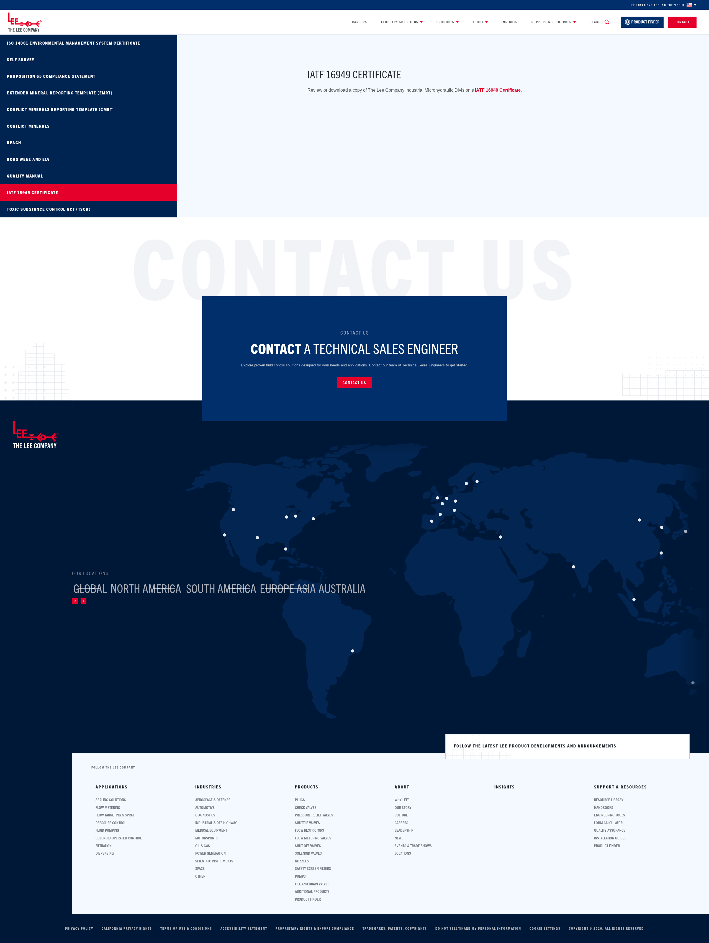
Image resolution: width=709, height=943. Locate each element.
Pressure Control (111, 822)
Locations (403, 853)
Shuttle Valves (307, 822)
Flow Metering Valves (313, 838)
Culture (401, 815)
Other (200, 876)
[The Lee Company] (25, 22)
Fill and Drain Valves (312, 884)
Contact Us (354, 382)
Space (200, 868)
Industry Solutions (399, 22)
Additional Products (312, 891)
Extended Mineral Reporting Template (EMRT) (59, 93)
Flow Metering (108, 807)
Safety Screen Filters (313, 868)
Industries (208, 787)
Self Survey (21, 59)
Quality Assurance (609, 830)
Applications (112, 787)
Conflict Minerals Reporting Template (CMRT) (60, 109)
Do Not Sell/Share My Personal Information (478, 928)
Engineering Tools (609, 815)
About (478, 22)
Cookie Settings (545, 928)
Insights (510, 22)
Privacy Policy (79, 928)
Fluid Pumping (107, 830)
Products (445, 22)
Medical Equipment (211, 830)
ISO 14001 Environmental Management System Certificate (73, 43)
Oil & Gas (202, 845)
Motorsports (206, 838)
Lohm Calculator (608, 822)
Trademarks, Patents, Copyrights (395, 928)
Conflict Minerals (28, 126)
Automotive (205, 807)
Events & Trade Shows (413, 845)
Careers (359, 22)
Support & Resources (551, 22)
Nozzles (302, 861)
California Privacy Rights (127, 928)
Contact (682, 22)
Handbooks (603, 807)
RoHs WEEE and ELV (28, 159)
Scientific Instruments (214, 861)
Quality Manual (25, 176)
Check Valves (306, 807)
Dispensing (105, 853)
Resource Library (608, 799)
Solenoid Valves (308, 853)
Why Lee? (402, 799)
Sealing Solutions (111, 799)
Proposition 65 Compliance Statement (51, 76)
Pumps (300, 876)
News (399, 838)
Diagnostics (205, 815)
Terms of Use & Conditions (186, 928)
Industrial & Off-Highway (216, 822)
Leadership (404, 830)
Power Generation (210, 853)
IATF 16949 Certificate (32, 192)
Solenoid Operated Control (119, 838)
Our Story (403, 807)
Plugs (300, 799)
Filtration (104, 845)
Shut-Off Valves (308, 845)
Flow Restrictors (309, 830)
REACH (14, 142)
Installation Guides (610, 838)
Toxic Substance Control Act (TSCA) (49, 209)
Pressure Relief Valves (314, 815)
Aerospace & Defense (212, 799)
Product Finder (308, 899)
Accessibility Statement (243, 928)
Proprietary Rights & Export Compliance (315, 928)
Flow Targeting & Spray (115, 815)
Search (596, 22)
